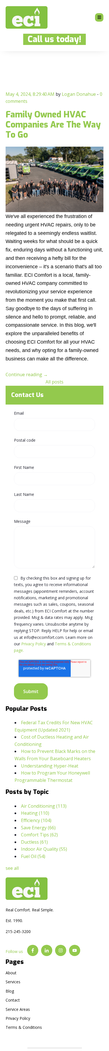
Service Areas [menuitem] (18, 1009)
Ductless (34, 842)
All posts (54, 382)
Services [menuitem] (13, 981)
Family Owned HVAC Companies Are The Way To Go (53, 124)
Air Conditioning (44, 806)
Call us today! (52, 39)
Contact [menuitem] (13, 1000)
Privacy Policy (33, 643)
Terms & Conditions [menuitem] (24, 1027)
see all (12, 868)
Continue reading (27, 374)
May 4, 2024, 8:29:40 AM (30, 94)
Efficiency (36, 820)
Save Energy (38, 828)
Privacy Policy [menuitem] (18, 1018)
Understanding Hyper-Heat (49, 766)
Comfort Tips (39, 835)
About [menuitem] (11, 972)
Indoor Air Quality (44, 849)
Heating (35, 813)
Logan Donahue (79, 94)
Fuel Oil (33, 856)
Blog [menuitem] (10, 991)
